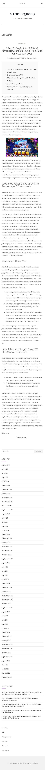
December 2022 (7, 644)
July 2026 (5, 469)
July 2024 (5, 567)
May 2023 (5, 624)
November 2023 (7, 600)
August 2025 (6, 514)
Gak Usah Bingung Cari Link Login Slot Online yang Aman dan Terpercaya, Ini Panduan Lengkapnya (22, 693)
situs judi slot (6, 737)
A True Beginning (22, 13)
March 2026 (6, 485)
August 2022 (6, 661)
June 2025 (5, 522)
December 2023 (7, 595)
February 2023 (7, 636)
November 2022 (7, 648)
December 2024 (7, 547)
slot (3, 732)
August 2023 (6, 612)
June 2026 (5, 473)
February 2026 (7, 489)
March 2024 (6, 583)
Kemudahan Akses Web (15, 75)
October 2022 (6, 653)
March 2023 (6, 632)
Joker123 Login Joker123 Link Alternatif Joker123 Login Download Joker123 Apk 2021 (22, 50)
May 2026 (5, 477)
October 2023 (6, 604)
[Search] (42, 3)
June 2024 (5, 571)
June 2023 (5, 620)
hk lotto (4, 728)
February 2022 (7, 677)
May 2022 (5, 665)
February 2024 (7, 587)
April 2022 (5, 669)
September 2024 (7, 559)
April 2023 (5, 628)
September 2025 (7, 510)
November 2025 (7, 502)
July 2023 (5, 616)
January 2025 (6, 542)
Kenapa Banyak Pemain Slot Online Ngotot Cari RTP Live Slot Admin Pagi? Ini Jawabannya (21, 705)
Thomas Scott (31, 58)
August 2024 (6, 563)
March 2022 (6, 673)
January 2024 (6, 591)
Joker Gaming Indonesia (15, 84)
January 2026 (6, 493)
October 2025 (6, 506)
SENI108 (4, 741)
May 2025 (5, 526)
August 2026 (6, 465)
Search (38, 451)
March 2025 (6, 534)
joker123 (22, 43)
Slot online (5, 750)
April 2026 (5, 481)
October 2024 (6, 555)
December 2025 (7, 498)
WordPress (35, 763)
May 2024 (5, 575)
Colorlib (21, 763)
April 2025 (5, 530)
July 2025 (5, 518)
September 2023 (7, 608)
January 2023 (6, 640)
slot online (5, 746)
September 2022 (7, 657)
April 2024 (5, 579)
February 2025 (7, 538)
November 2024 (7, 551)
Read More (22, 437)
